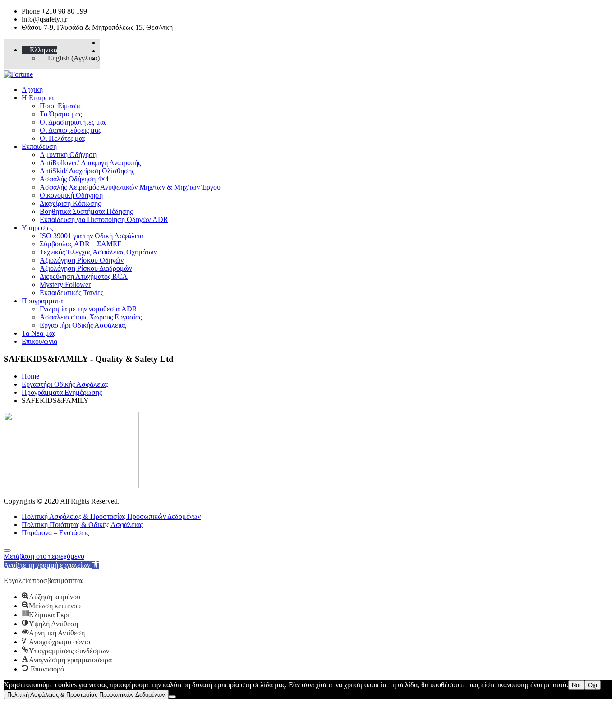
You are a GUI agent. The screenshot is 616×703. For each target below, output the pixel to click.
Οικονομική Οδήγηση (71, 195)
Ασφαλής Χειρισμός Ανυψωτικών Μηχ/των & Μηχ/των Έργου (130, 187)
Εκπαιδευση (39, 146)
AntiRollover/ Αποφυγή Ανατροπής (90, 162)
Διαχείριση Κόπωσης (70, 203)
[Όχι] (172, 696)
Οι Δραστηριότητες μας (73, 122)
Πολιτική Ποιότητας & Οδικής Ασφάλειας (82, 524)
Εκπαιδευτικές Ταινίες (71, 292)
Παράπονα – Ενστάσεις (55, 532)
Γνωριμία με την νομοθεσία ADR (88, 309)
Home (30, 376)
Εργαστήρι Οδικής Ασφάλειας (83, 325)
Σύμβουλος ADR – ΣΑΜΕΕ (81, 244)
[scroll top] (7, 550)
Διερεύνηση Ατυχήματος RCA (84, 276)
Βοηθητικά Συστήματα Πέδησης (86, 211)
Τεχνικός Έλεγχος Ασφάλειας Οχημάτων (98, 252)
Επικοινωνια (39, 341)
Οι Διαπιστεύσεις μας (70, 130)
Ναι (576, 685)
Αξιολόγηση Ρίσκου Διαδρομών (86, 268)
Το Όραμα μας (61, 114)
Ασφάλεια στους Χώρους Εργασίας (91, 317)
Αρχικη (32, 89)
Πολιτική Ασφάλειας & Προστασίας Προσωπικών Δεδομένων (111, 516)
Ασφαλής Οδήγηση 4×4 (74, 179)
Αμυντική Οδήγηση (68, 154)
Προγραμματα (42, 301)
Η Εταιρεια (38, 98)
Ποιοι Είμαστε (61, 106)
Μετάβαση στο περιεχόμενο (44, 556)
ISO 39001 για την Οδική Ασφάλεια (91, 236)
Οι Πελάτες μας (62, 138)
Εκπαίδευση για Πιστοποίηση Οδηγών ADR (104, 219)
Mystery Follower (65, 284)
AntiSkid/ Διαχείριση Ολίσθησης (87, 171)
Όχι (592, 685)
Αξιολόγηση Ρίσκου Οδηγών (82, 260)
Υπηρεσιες (37, 227)
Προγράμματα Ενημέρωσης (62, 392)
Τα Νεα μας (38, 333)
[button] (51, 565)
